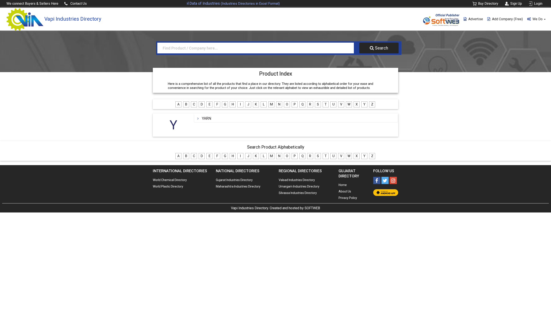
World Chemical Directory (170, 180)
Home (343, 185)
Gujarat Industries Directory (234, 180)
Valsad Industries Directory (297, 180)
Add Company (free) (507, 19)
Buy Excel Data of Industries (220, 3)
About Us (345, 191)
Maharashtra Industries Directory (238, 186)
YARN (206, 118)
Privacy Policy (348, 198)
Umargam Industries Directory (299, 186)
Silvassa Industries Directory (298, 193)
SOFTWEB (312, 208)
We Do (537, 19)
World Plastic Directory (168, 186)
